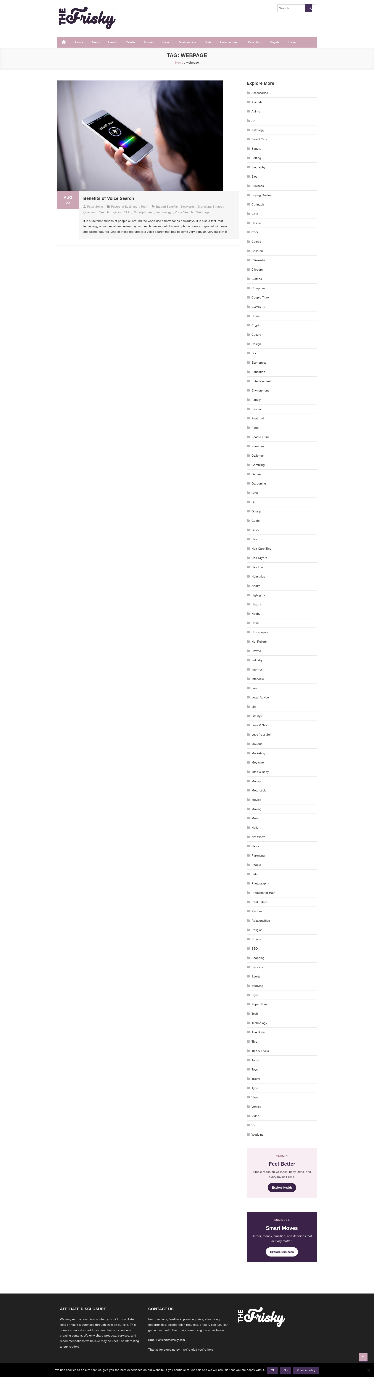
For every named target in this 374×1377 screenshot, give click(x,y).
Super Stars (259, 1004)
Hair (254, 539)
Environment (260, 390)
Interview (257, 678)
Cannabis (257, 204)
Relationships (187, 42)
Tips (254, 1041)
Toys (254, 1069)
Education (258, 372)
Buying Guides (261, 195)
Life (253, 706)
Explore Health (282, 1187)
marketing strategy (211, 206)
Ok (273, 1370)
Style (208, 42)
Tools (255, 1060)
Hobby (255, 613)
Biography (258, 167)
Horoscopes (259, 632)
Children (257, 251)
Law (254, 688)
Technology (259, 1023)
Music (255, 818)
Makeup (257, 744)
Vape (254, 1097)
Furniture (257, 446)
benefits (172, 206)
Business (131, 206)
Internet (256, 669)
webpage (203, 212)
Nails (254, 827)
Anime (255, 111)
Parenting (254, 42)
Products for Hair (263, 892)
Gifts (254, 492)
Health (112, 42)
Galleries (257, 455)
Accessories (259, 93)
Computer (258, 288)
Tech (144, 206)
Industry (257, 660)
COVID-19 (258, 306)
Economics (258, 362)
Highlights (258, 595)
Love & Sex (259, 725)
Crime (255, 316)
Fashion (257, 409)
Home (79, 42)
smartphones (143, 212)
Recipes (257, 911)
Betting (256, 158)
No (286, 1370)
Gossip (256, 511)
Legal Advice (260, 697)
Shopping (257, 958)
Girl (253, 502)
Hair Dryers (259, 558)
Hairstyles (258, 576)
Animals (256, 102)
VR (253, 1125)
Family (256, 399)
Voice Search (184, 212)
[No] (368, 1370)
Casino (256, 223)
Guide (255, 520)
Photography (260, 883)
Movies (149, 42)
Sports (255, 976)
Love (165, 42)
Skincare (257, 967)
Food (255, 427)
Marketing (258, 753)
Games (256, 474)
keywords (188, 206)
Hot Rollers (259, 641)
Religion (257, 930)
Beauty (256, 148)
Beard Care (259, 139)
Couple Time (260, 297)
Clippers (257, 269)
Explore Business (282, 1251)
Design (256, 344)
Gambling (258, 465)
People (256, 865)
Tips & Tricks (260, 1051)
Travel (292, 42)
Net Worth (258, 837)
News (96, 42)
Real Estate (259, 902)
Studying (257, 985)
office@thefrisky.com (171, 1340)
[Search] (308, 8)
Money (256, 781)
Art (253, 120)
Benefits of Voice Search (108, 198)
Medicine (257, 762)
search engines (110, 212)
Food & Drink (260, 437)
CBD (254, 232)
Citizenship (258, 260)
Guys (255, 530)
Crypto (256, 325)
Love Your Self (261, 734)
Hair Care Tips (261, 548)
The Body (258, 1032)
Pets (254, 874)
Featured (257, 418)
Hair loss (257, 567)
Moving (256, 809)
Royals (274, 42)
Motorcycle (258, 790)
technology (163, 212)
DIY (253, 353)
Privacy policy (306, 1370)
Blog (254, 176)
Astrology (257, 130)
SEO (127, 212)
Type (254, 1088)
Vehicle (256, 1106)
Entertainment (229, 42)
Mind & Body (260, 772)
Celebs (130, 42)
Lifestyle (257, 716)
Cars (254, 213)
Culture (256, 334)
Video (255, 1116)
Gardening (258, 483)
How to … (258, 651)
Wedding (257, 1134)
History (256, 604)
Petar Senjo (95, 206)
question (89, 212)
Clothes (256, 279)
